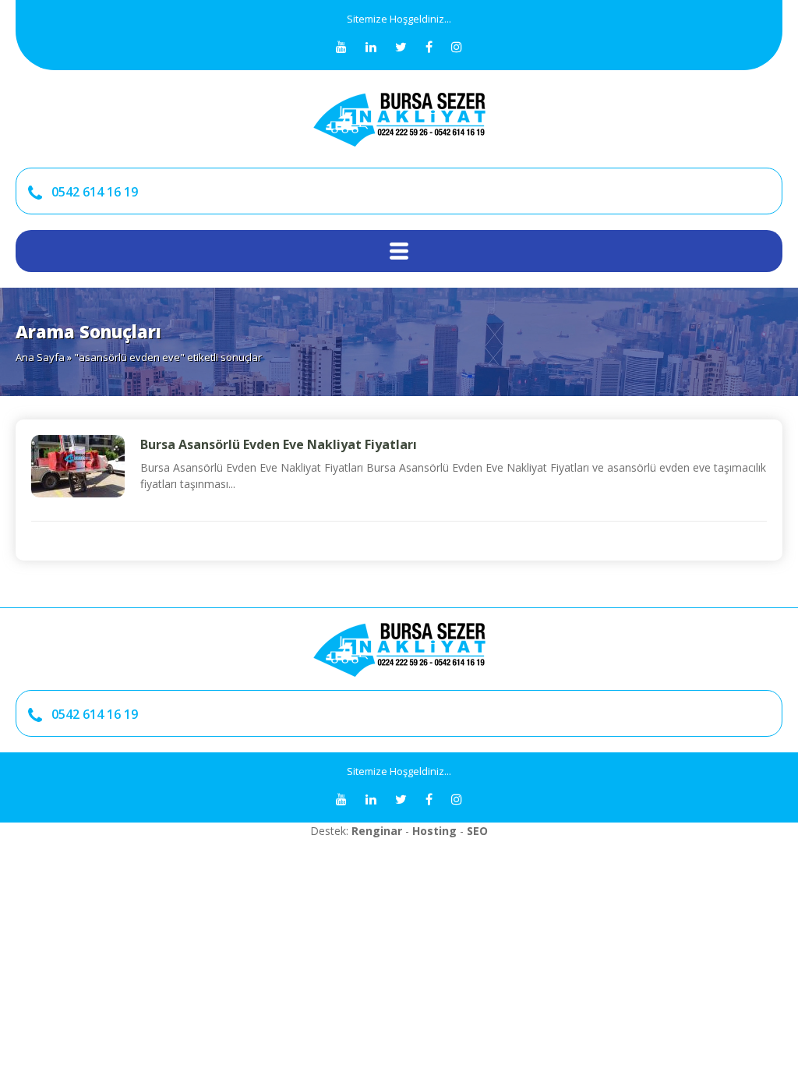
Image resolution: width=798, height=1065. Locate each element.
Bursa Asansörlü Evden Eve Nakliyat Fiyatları (278, 444)
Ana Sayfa (40, 357)
